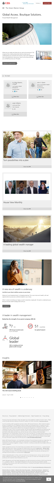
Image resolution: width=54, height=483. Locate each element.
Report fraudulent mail (36, 416)
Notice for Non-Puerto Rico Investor (23, 470)
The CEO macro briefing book (11, 391)
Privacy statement (13, 416)
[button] (16, 91)
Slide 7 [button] (33, 397)
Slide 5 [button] (29, 397)
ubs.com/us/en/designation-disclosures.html (41, 467)
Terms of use (5, 416)
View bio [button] (20, 97)
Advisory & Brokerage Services (28, 472)
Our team (7, 76)
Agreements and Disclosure (33, 475)
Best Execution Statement (41, 471)
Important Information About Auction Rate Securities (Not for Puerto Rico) (23, 474)
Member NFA (27, 452)
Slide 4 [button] (27, 397)
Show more (27, 167)
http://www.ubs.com (43, 421)
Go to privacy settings (20, 480)
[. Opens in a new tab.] (6, 3)
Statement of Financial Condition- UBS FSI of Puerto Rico (23, 471)
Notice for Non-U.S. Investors (8, 470)
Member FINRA (46, 448)
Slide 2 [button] (22, 397)
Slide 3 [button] (25, 397)
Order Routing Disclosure (36, 470)
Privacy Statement (21, 479)
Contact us (38, 3)
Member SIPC (39, 448)
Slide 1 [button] (20, 397)
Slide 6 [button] (31, 397)
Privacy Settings (46, 416)
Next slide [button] (50, 376)
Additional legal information (24, 416)
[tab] (20, 397)
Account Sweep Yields (16, 472)
